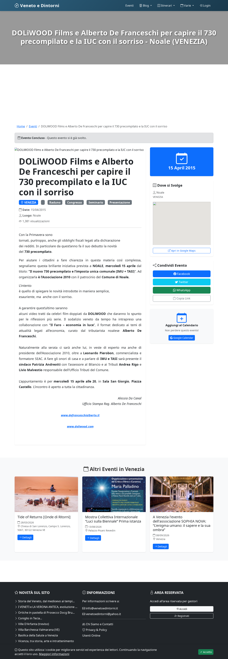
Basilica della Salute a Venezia (37, 635)
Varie (187, 5)
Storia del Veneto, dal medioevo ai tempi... (46, 601)
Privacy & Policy (96, 630)
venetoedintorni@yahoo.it (103, 614)
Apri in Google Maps (183, 250)
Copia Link (183, 298)
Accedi (183, 609)
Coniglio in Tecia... (29, 618)
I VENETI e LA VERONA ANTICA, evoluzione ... (47, 607)
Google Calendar (183, 337)
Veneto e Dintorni (39, 5)
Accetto (207, 652)
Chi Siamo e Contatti (99, 624)
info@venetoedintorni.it (101, 608)
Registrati (183, 616)
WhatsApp (183, 290)
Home (21, 126)
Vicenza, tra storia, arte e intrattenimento (45, 641)
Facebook (183, 274)
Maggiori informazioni (54, 654)
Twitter (183, 282)
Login (206, 5)
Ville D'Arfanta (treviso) (33, 624)
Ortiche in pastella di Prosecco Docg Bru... (46, 613)
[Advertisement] (114, 99)
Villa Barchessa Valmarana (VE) (38, 630)
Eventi (129, 5)
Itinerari (166, 5)
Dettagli (27, 537)
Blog (146, 5)
